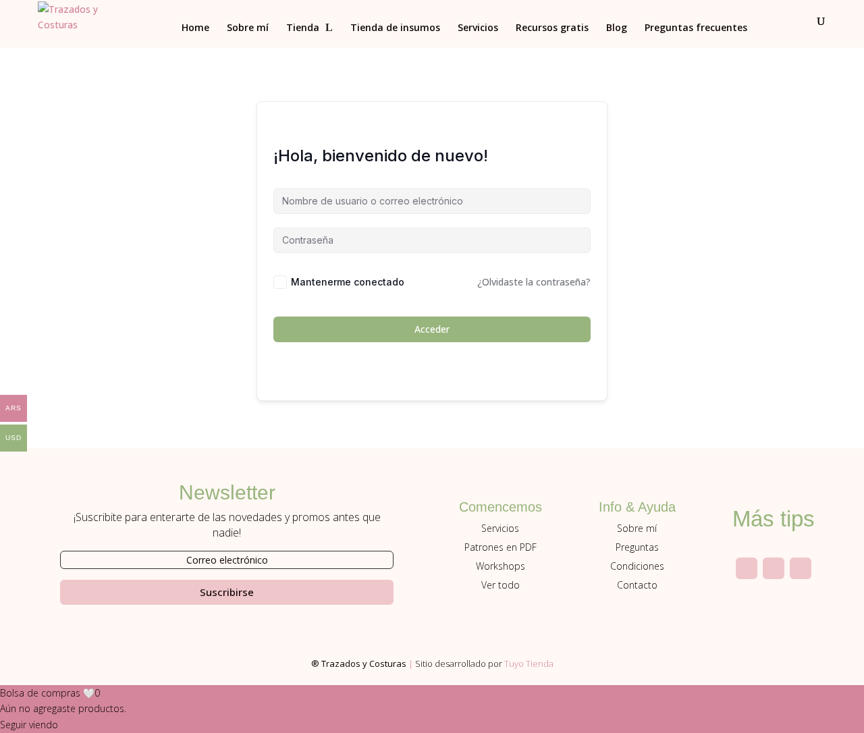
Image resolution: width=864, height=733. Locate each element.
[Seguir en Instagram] (746, 568)
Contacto (637, 584)
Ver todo (500, 584)
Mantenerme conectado (347, 282)
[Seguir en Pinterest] (800, 568)
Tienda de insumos (395, 28)
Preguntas (637, 547)
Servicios (478, 28)
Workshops (500, 566)
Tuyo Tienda (529, 663)
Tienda (302, 28)
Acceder (432, 329)
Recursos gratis (552, 28)
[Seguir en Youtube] (773, 568)
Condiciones (637, 566)
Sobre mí (248, 28)
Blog (616, 28)
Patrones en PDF (500, 547)
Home (195, 28)
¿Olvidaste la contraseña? (534, 281)
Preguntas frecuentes (696, 28)
